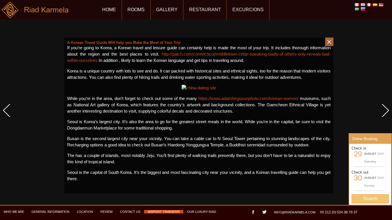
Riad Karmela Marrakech (35, 12)
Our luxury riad (201, 211)
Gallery (167, 9)
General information (50, 211)
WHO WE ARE (14, 211)
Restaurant (205, 9)
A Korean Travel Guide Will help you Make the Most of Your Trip (124, 42)
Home (109, 9)
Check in (359, 148)
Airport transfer (164, 211)
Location (85, 211)
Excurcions (248, 9)
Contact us (130, 211)
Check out (360, 172)
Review (106, 211)
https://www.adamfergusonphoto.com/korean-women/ (248, 98)
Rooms (136, 9)
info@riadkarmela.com (294, 212)
